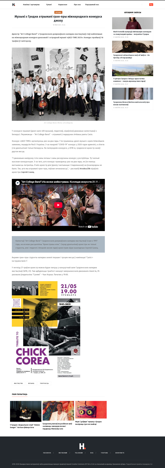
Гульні (49, 4)
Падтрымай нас (92, 4)
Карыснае (62, 4)
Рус (151, 5)
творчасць (44, 383)
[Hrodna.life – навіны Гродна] (13, 4)
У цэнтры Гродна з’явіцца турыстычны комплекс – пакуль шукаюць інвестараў (129, 80)
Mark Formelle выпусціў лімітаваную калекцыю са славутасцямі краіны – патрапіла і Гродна (132, 33)
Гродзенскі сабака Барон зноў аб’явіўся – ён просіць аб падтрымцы (131, 56)
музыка (31, 383)
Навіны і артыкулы (31, 4)
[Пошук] (144, 4)
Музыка (58, 12)
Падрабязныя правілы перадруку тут (139, 464)
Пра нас (77, 4)
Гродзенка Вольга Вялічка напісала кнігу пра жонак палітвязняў (131, 103)
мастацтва (18, 383)
